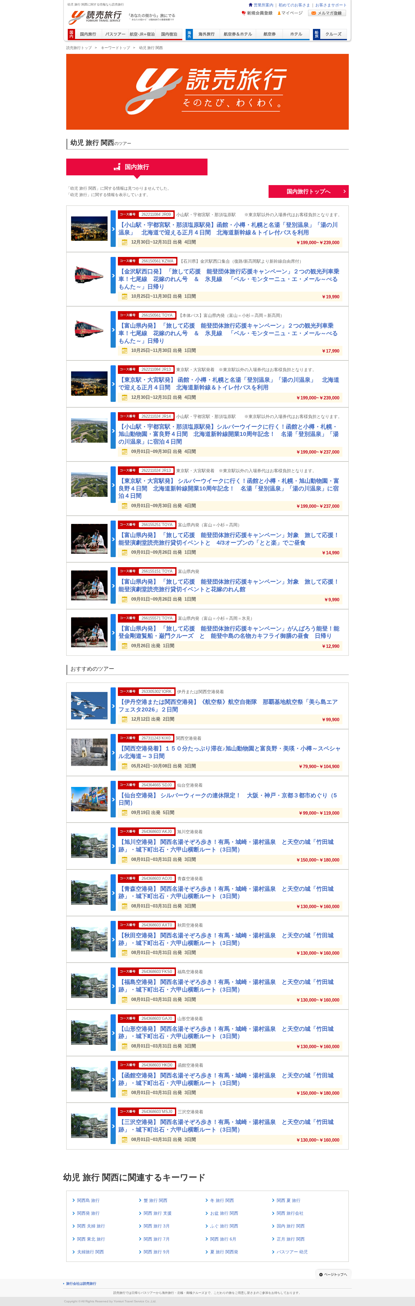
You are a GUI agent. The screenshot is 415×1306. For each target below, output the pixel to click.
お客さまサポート (331, 5)
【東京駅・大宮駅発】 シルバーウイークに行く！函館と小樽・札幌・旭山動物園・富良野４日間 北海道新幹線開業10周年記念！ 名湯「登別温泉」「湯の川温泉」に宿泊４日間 (228, 488)
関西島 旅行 (88, 1200)
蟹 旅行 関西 (155, 1200)
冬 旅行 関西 (222, 1200)
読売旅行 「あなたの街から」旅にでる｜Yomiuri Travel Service (122, 18)
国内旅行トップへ (309, 191)
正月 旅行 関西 (291, 1239)
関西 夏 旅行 (288, 1200)
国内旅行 (137, 166)
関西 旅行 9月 (157, 1251)
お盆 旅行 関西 (224, 1213)
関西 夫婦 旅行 (91, 1225)
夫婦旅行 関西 (90, 1251)
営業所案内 (263, 5)
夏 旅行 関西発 (224, 1251)
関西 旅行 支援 (158, 1213)
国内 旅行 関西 (291, 1225)
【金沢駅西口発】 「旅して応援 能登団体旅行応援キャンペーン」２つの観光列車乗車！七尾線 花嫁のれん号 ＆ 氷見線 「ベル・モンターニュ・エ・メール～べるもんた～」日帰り (228, 279)
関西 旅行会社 (290, 1213)
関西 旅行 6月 (223, 1239)
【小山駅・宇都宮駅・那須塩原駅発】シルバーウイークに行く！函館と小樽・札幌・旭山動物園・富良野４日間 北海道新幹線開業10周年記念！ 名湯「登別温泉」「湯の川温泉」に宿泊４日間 (228, 434)
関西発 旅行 (88, 1213)
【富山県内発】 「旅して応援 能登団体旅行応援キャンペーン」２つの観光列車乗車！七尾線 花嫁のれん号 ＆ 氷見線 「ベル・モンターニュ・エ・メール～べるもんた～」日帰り (228, 333)
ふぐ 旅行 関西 (224, 1225)
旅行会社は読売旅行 (81, 1283)
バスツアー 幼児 (292, 1251)
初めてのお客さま (294, 5)
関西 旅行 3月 (157, 1225)
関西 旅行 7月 (157, 1239)
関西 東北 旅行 (91, 1239)
